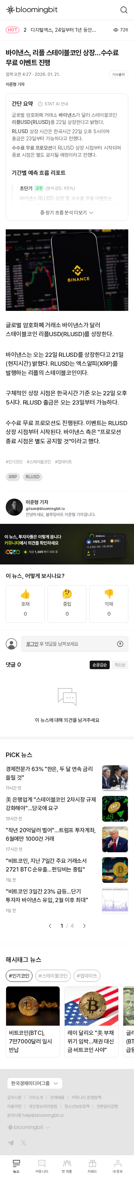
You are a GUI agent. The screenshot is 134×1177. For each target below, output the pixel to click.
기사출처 (118, 74)
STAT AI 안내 (56, 103)
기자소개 (36, 1097)
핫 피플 (67, 1171)
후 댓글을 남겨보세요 (52, 644)
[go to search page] (124, 10)
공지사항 (14, 1097)
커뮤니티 (41, 1171)
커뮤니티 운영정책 (86, 1097)
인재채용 (57, 1097)
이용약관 (14, 1106)
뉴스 (16, 1171)
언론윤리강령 (107, 1106)
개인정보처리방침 (43, 1106)
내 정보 (118, 1171)
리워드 (92, 1171)
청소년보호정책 (76, 1106)
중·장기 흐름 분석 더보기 (63, 212)
